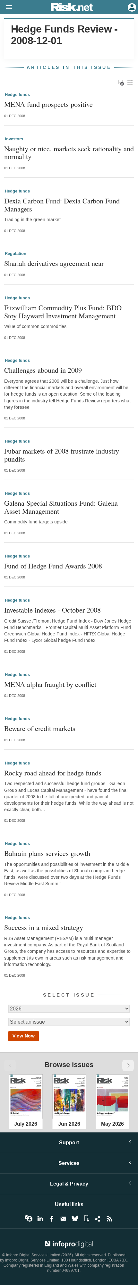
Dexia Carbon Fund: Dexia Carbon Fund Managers (62, 204)
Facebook (52, 1219)
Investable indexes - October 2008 (52, 610)
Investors (14, 139)
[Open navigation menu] (6, 7)
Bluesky (75, 1219)
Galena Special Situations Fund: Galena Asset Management (61, 507)
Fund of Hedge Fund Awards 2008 (53, 566)
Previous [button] (10, 1065)
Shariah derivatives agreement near (54, 263)
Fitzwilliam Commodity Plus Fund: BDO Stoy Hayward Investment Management (63, 311)
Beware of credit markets (39, 728)
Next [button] (128, 1065)
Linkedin (40, 1219)
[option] (26, 1095)
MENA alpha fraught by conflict (50, 684)
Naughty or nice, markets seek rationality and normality (69, 152)
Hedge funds (17, 95)
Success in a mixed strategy (43, 927)
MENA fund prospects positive (48, 104)
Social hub (98, 1219)
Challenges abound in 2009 (43, 370)
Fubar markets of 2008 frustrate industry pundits (61, 455)
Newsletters (63, 1219)
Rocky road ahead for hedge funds (52, 773)
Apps (86, 1219)
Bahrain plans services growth (47, 853)
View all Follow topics (28, 1219)
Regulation (15, 254)
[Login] (131, 7)
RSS (109, 1219)
